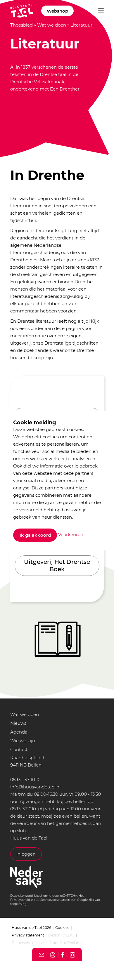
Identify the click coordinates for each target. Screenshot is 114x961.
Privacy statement (28, 935)
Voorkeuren (70, 534)
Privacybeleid (20, 900)
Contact (18, 749)
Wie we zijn (22, 740)
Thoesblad (21, 25)
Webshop (57, 11)
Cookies (62, 927)
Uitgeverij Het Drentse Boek (57, 565)
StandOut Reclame (66, 943)
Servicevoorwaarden (55, 900)
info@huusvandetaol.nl (35, 787)
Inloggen (26, 854)
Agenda (18, 732)
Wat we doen (51, 25)
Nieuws (18, 723)
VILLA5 (68, 935)
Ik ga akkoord (35, 535)
